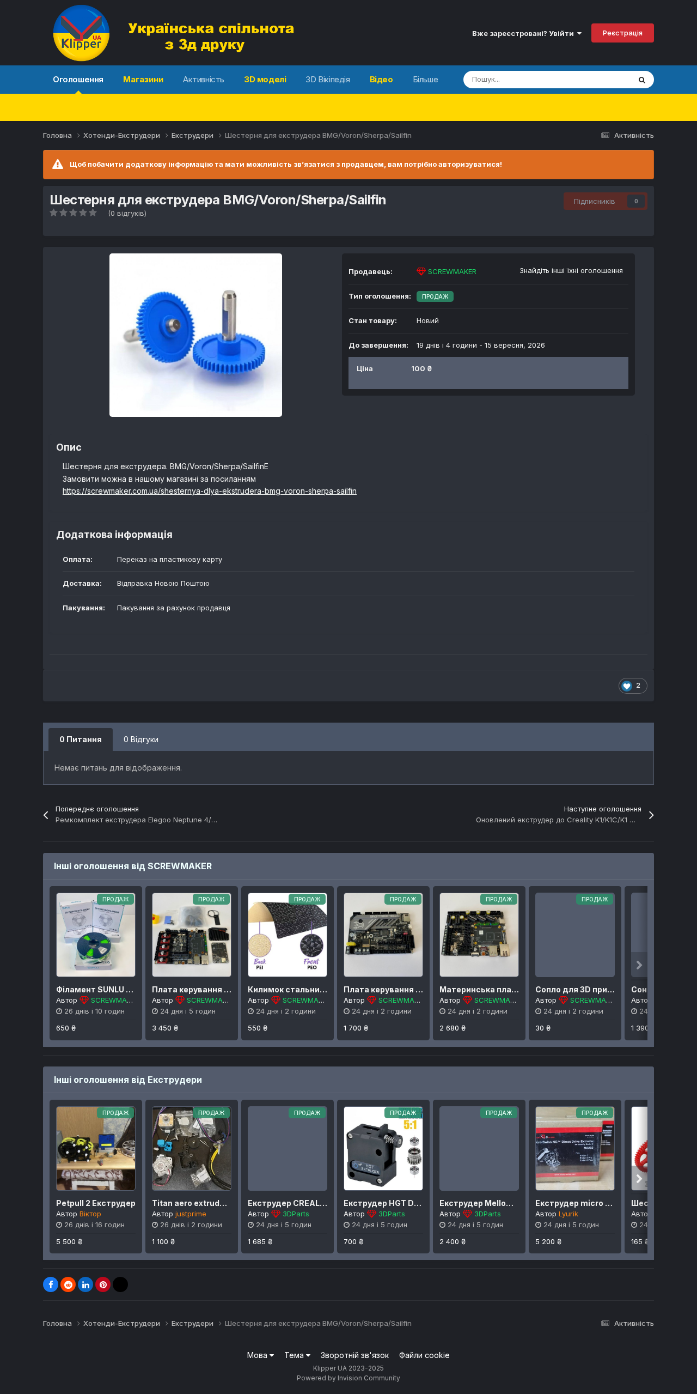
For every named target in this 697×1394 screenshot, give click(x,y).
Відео (381, 79)
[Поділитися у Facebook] (50, 1284)
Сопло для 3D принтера (583, 989)
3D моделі (265, 79)
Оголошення (78, 79)
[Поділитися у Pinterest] (103, 1284)
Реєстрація (623, 32)
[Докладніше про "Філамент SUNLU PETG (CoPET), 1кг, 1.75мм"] (96, 935)
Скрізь (605, 79)
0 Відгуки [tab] (141, 739)
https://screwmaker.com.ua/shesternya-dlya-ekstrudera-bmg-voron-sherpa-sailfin (210, 490)
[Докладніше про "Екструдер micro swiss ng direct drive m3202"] (575, 1148)
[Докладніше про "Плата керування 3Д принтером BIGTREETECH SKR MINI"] (383, 935)
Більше (425, 79)
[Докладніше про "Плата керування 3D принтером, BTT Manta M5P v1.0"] (191, 935)
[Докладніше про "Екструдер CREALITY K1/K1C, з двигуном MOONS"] (287, 1148)
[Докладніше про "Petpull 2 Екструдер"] (96, 1148)
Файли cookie (424, 1355)
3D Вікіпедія (327, 79)
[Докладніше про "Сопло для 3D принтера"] (575, 935)
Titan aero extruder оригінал (208, 1203)
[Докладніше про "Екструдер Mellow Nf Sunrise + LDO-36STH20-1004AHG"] (479, 1148)
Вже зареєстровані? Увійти (524, 33)
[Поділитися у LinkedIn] (85, 1284)
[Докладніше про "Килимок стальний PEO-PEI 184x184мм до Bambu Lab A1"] (287, 935)
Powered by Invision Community (348, 1378)
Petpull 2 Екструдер (96, 1203)
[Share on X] (120, 1284)
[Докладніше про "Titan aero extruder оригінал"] (191, 1148)
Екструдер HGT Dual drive (395, 1203)
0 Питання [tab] (80, 739)
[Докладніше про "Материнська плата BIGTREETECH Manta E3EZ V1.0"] (479, 935)
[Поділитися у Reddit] (68, 1284)
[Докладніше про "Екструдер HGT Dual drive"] (383, 1148)
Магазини (143, 79)
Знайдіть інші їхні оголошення (571, 270)
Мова (258, 1355)
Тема (295, 1355)
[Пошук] (642, 79)
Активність (203, 79)
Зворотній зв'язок (355, 1355)
